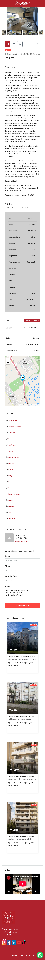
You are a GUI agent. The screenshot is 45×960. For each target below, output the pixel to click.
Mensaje (7, 586)
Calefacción (12, 445)
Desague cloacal (13, 457)
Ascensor (11, 433)
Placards (11, 506)
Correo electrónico (11, 576)
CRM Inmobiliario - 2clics (27, 955)
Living (10, 476)
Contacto (4, 939)
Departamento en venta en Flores (21, 776)
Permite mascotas (14, 494)
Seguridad (11, 518)
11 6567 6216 (22, 538)
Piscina (10, 500)
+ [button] (8, 359)
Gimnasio (11, 463)
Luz (9, 482)
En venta (8, 50)
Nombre (7, 556)
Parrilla (10, 488)
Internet (10, 469)
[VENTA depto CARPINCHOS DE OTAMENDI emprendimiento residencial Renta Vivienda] (22, 378)
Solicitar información (22, 606)
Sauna (10, 512)
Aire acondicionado (14, 426)
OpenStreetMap (28, 405)
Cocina (10, 451)
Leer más (4, 927)
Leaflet (20, 405)
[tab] (7, 44)
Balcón (10, 439)
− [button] (8, 362)
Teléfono (7, 566)
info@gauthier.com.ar (22, 541)
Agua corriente (13, 420)
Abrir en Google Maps (33, 320)
